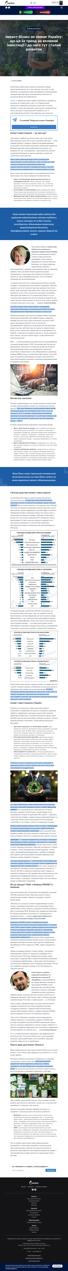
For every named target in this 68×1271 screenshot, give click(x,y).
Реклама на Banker (41, 1186)
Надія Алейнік (17, 80)
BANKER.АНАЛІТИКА (34, 28)
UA (34, 3)
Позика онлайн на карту (34, 1222)
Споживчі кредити (34, 1215)
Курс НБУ (34, 1203)
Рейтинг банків (34, 1230)
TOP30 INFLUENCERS (35, 7)
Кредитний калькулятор (34, 1210)
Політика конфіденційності (34, 1258)
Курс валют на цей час (34, 1199)
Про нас (23, 1186)
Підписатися (34, 127)
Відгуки (34, 1232)
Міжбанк (34, 1205)
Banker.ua (13, 100)
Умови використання (34, 1255)
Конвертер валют (34, 1201)
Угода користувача (34, 1261)
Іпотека (34, 1217)
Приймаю (57, 1266)
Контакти (31, 1186)
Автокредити (34, 1212)
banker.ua (30, 1240)
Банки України (34, 1228)
